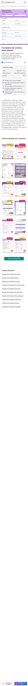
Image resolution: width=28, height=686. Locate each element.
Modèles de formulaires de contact (11, 281)
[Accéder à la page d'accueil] (8, 2)
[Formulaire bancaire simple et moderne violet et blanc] (7, 189)
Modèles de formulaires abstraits (10, 278)
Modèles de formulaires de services (11, 288)
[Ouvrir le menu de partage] (25, 62)
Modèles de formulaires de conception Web (13, 285)
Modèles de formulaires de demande (11, 299)
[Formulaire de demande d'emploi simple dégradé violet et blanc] (20, 208)
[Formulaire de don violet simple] (7, 208)
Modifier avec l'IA (22, 683)
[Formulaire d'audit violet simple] (7, 246)
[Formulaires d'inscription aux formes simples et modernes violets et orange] (20, 152)
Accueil (2, 6)
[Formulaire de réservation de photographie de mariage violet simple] (7, 170)
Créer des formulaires (11, 6)
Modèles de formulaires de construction (12, 292)
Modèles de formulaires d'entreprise (11, 306)
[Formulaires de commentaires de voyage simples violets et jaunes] (20, 246)
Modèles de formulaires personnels (11, 274)
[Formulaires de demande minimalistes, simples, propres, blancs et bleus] (20, 227)
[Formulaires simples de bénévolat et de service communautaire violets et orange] (20, 189)
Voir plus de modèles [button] (14, 258)
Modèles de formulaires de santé (10, 303)
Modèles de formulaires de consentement (12, 296)
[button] (7, 683)
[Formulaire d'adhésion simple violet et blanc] (7, 152)
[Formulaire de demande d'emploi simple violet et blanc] (7, 227)
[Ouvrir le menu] (25, 2)
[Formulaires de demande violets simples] (20, 170)
